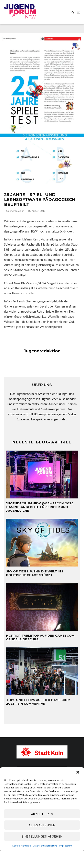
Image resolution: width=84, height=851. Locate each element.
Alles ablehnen (42, 825)
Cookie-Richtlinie (21, 845)
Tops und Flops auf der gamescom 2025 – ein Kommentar (38, 701)
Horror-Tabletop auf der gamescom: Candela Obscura (40, 637)
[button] (78, 772)
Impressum (65, 845)
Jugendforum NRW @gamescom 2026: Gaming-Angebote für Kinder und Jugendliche (40, 507)
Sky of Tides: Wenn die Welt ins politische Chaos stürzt (34, 573)
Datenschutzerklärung (45, 845)
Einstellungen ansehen (41, 836)
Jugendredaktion (15, 210)
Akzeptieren (42, 814)
